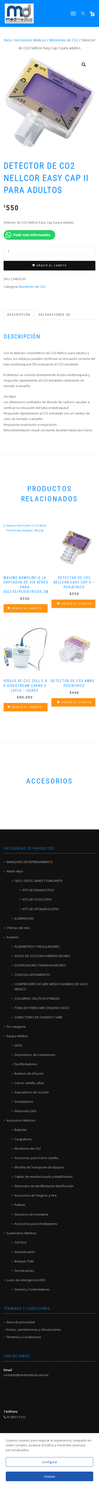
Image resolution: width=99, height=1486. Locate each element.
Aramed (12, 937)
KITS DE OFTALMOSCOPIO (40, 909)
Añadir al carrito (52, 265)
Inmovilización (24, 1252)
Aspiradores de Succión (31, 1092)
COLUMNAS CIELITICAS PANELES (37, 998)
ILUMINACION (23, 918)
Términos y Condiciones (23, 1337)
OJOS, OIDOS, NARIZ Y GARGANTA (38, 880)
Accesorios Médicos (30, 40)
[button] (84, 64)
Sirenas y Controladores (32, 1289)
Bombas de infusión (29, 1073)
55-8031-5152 (15, 1417)
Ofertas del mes (18, 928)
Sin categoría (15, 1026)
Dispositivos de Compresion (34, 1055)
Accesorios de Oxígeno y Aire (35, 1195)
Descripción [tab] (18, 314)
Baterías (20, 1130)
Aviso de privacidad (20, 1322)
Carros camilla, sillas (29, 1083)
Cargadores (23, 1139)
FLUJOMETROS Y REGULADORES (37, 946)
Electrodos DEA (25, 1111)
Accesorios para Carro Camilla (36, 1158)
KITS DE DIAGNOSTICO (38, 890)
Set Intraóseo (24, 1270)
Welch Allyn (14, 871)
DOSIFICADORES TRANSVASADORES (40, 965)
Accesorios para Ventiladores (35, 1224)
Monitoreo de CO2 (63, 40)
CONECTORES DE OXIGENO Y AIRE (38, 1017)
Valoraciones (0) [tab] (54, 314)
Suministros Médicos (21, 1233)
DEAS (18, 1045)
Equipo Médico (17, 1036)
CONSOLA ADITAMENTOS (32, 974)
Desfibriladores (25, 1064)
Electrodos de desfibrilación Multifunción (44, 1186)
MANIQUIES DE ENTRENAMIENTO (29, 862)
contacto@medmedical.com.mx (26, 1375)
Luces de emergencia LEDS (25, 1280)
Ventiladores (23, 1101)
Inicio (8, 40)
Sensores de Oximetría (31, 1214)
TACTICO (20, 1242)
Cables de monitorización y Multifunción (43, 1176)
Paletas (19, 1205)
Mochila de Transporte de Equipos (39, 1167)
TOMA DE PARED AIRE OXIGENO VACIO (41, 1008)
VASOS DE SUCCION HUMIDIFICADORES (42, 956)
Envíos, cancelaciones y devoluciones (33, 1329)
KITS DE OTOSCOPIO (37, 899)
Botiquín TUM (24, 1261)
